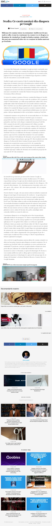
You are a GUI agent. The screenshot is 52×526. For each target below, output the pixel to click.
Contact (38, 523)
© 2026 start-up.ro (8, 522)
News (30, 16)
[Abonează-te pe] (23, 29)
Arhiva (34, 523)
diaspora (30, 400)
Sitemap (30, 523)
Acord (35, 522)
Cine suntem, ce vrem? (24, 522)
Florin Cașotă (14, 28)
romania (25, 400)
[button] (41, 1)
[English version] (39, 1)
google (21, 400)
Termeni (46, 522)
